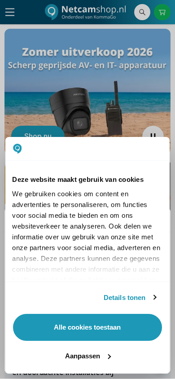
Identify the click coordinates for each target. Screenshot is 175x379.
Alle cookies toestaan (87, 327)
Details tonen (124, 297)
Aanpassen (82, 356)
